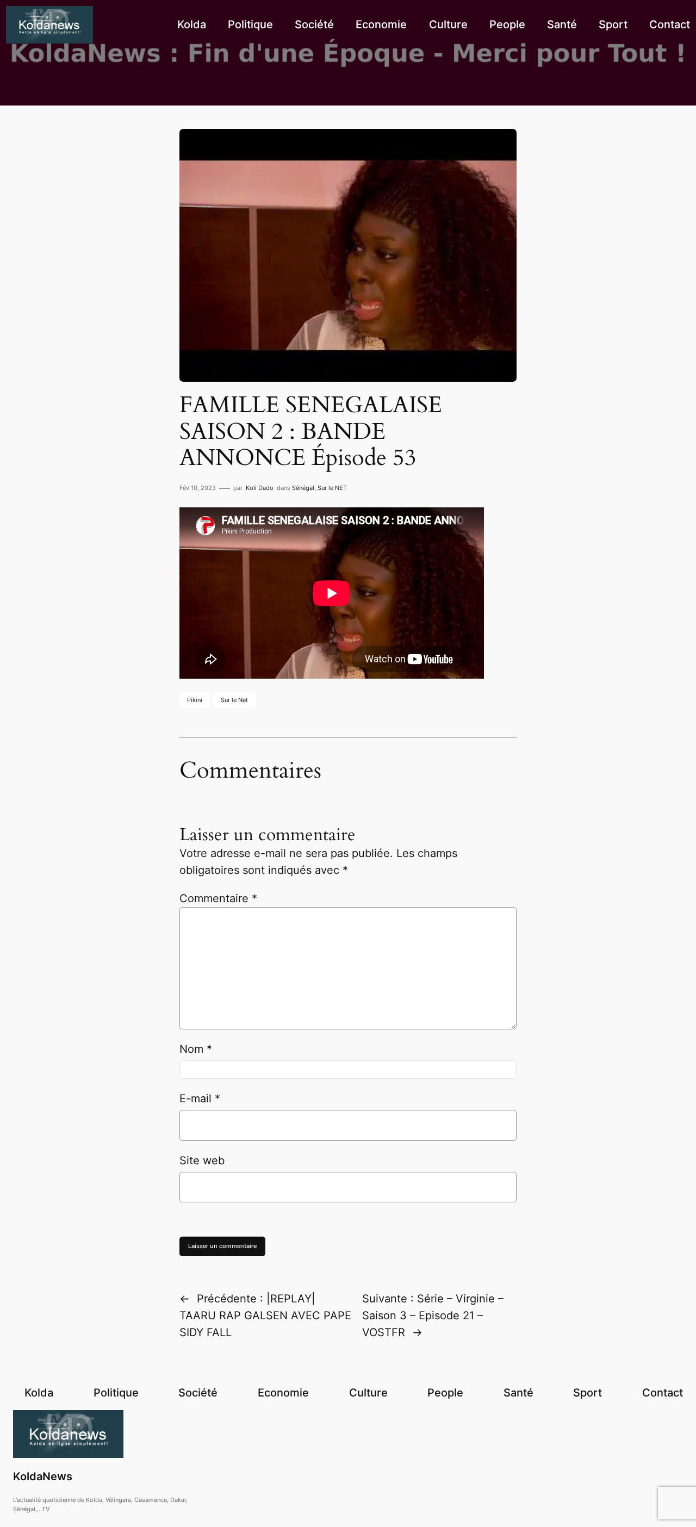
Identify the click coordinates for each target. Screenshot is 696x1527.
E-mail (199, 1098)
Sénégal (303, 488)
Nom (195, 1049)
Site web (202, 1160)
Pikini (194, 700)
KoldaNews (42, 1476)
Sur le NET (332, 488)
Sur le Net (234, 700)
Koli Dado (260, 488)
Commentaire (218, 898)
